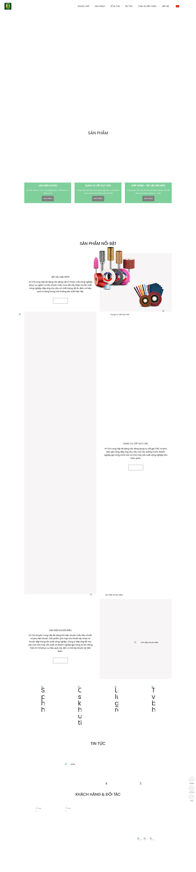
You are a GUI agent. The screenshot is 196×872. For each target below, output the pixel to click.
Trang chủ (28, 868)
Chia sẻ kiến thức (136, 868)
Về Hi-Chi (39, 868)
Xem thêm (47, 198)
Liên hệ (150, 868)
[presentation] (106, 783)
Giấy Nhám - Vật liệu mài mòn (95, 868)
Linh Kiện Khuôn (53, 868)
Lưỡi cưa (114, 868)
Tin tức (123, 868)
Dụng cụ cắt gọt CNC (71, 868)
